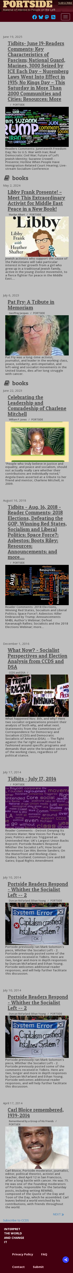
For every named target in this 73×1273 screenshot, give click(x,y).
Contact (18, 1267)
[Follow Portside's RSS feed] (53, 18)
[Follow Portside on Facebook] (34, 18)
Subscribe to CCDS (16, 1220)
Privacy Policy (22, 1254)
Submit (38, 1267)
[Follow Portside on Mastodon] (47, 18)
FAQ (44, 1254)
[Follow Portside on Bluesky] (41, 18)
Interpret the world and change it (14, 1235)
